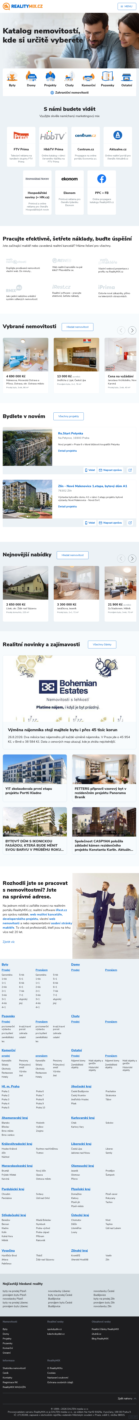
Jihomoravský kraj (15, 1118)
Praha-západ (42, 1232)
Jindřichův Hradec (80, 1099)
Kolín (4, 1232)
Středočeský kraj (14, 1215)
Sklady (5, 1064)
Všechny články (102, 644)
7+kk (21, 991)
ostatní (22, 1037)
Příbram (40, 1236)
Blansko (5, 1122)
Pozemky (8, 1016)
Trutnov (40, 1152)
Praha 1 (5, 1091)
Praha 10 (40, 1107)
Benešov (6, 1220)
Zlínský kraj (79, 1251)
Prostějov (110, 1170)
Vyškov (39, 1126)
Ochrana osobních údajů (60, 1382)
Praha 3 (5, 1099)
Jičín (4, 1152)
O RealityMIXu (55, 1368)
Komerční (8, 1050)
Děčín (74, 1224)
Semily (109, 1152)
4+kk (4, 1003)
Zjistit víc (9, 942)
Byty (5, 964)
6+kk (21, 983)
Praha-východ (43, 1228)
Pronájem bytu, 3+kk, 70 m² (120, 612)
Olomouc (75, 1174)
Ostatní (76, 1050)
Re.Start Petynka (70, 433)
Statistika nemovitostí (14, 1368)
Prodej (6, 970)
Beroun (5, 1224)
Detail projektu (67, 451)
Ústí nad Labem (113, 1228)
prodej (6, 1056)
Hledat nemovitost (77, 327)
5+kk (21, 974)
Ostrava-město (43, 1178)
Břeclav (5, 1126)
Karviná (5, 1178)
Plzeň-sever (111, 1194)
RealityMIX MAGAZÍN (14, 1387)
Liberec (109, 1148)
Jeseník (74, 1170)
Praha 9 (40, 1103)
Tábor (108, 1099)
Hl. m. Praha (10, 1086)
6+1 (21, 987)
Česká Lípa (76, 1148)
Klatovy (74, 1198)
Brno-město (7, 1131)
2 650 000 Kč (15, 604)
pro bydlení (7, 1033)
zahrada (23, 1033)
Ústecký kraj (80, 1215)
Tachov (109, 1202)
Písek (73, 1103)
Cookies (51, 1373)
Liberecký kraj (81, 1144)
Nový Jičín (41, 1170)
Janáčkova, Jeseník (66, 608)
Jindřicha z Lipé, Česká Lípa (71, 380)
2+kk (4, 987)
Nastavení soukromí (57, 1377)
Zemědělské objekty (77, 1066)
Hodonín (40, 1122)
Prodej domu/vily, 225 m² (17, 612)
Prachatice (111, 1091)
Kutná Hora (7, 1236)
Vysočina (8, 1251)
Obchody (6, 1068)
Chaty (75, 1016)
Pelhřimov (7, 1263)
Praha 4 (5, 1103)
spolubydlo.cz (54, 1329)
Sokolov (109, 1122)
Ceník (5, 1373)
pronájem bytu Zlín (104, 1302)
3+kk (4, 995)
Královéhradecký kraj (17, 1144)
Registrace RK (10, 1382)
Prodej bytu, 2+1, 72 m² (68, 612)
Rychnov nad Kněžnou (47, 1148)
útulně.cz (96, 1334)
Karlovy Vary (77, 1126)
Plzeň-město (77, 1206)
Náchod (5, 1157)
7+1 (21, 995)
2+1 (4, 991)
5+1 (21, 979)
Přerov (74, 1178)
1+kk (4, 979)
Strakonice (111, 1095)
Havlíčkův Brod (9, 1255)
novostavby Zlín (103, 1306)
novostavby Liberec (59, 1291)
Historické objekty (93, 1069)
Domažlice (76, 1194)
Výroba (22, 1071)
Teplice (109, 1224)
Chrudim (6, 1194)
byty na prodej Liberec (15, 1302)
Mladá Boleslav (43, 1220)
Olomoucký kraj (82, 1166)
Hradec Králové (9, 1148)
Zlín (107, 1259)
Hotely (5, 1076)
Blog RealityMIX (100, 1338)
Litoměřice (76, 1228)
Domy (75, 964)
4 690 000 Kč (15, 376)
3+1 (4, 999)
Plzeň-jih (75, 1202)
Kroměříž (75, 1255)
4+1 (4, 1007)
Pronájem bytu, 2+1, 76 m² (69, 384)
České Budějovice (80, 1091)
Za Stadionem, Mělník (119, 608)
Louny (74, 1232)
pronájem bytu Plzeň (14, 1295)
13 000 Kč (68, 376)
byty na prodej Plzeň (14, 1291)
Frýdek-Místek (9, 1174)
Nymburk (40, 1224)
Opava (39, 1174)
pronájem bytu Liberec (15, 1306)
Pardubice (7, 1198)
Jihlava (5, 1259)
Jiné (21, 1075)
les (3, 1041)
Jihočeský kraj (81, 1086)
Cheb (73, 1122)
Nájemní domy (78, 1060)
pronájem (41, 1056)
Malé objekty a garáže (96, 1062)
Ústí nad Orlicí (43, 1198)
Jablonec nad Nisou (80, 1152)
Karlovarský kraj (83, 1118)
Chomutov (76, 1220)
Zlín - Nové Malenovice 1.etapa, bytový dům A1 (92, 486)
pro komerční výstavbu (8, 1028)
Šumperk (110, 1174)
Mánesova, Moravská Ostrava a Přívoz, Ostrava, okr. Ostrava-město (25, 382)
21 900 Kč (119, 604)
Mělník (5, 1240)
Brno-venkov (8, 1135)
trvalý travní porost (25, 1028)
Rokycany (110, 1198)
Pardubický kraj (13, 1189)
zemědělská (8, 1037)
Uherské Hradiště (79, 1259)
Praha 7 (40, 1095)
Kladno (5, 1228)
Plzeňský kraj (80, 1189)
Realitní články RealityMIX (105, 1329)
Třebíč (39, 1255)
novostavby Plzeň (13, 1298)
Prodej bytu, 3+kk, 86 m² (17, 387)
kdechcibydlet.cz (56, 1334)
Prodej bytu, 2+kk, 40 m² (119, 387)
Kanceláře (6, 1060)
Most (108, 1220)
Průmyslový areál (25, 1066)
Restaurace (7, 1072)
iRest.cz (61, 910)
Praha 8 (40, 1099)
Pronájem (42, 970)
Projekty (7, 1338)
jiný (21, 1003)
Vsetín (109, 1255)
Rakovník (40, 1240)
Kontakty (7, 1377)
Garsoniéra (7, 974)
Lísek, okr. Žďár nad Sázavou (21, 608)
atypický (23, 999)
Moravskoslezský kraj (17, 1166)
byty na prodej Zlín (104, 1298)
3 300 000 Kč (66, 604)
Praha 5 (5, 1107)
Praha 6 (40, 1091)
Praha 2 (5, 1095)
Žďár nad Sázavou (45, 1259)
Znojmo (39, 1131)
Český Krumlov (78, 1095)
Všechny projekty (68, 416)
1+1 (4, 983)
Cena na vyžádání (120, 376)
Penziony (23, 1060)
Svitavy (39, 1194)
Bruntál (5, 1170)
